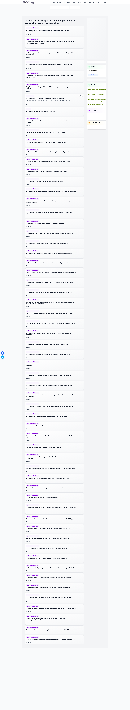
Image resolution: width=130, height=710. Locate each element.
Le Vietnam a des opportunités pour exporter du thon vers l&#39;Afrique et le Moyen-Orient (49, 76)
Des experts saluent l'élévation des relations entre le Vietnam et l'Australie (49, 313)
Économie (91, 2)
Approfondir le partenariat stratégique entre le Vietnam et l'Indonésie (47, 488)
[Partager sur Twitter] (2, 357)
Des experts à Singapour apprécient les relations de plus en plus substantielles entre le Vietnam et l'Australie (50, 302)
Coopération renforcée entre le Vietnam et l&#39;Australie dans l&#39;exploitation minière (45, 619)
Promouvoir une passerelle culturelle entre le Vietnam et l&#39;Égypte (47, 538)
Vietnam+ (29, 34)
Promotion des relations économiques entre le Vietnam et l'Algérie (46, 132)
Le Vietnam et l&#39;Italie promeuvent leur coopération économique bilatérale (50, 568)
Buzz (64, 2)
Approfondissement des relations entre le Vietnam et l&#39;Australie (47, 558)
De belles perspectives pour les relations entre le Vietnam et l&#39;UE (47, 548)
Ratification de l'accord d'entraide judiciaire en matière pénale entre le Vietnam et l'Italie (51, 436)
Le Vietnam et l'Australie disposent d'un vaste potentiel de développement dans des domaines (50, 395)
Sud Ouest (29, 114)
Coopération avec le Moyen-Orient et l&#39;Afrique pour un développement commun (49, 87)
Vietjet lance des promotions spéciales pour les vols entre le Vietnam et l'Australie (51, 272)
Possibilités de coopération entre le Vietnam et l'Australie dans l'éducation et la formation (50, 364)
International (31, 95)
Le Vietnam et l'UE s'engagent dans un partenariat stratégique (45, 98)
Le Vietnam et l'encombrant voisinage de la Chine (41, 111)
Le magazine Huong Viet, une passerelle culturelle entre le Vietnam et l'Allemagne (47, 457)
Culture (69, 2)
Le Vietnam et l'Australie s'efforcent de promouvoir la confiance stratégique (49, 253)
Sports (104, 2)
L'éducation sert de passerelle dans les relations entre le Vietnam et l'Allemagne (50, 468)
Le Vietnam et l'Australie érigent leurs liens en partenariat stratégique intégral (50, 282)
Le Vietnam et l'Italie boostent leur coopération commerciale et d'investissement (51, 191)
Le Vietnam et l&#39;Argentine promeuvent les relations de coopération (48, 587)
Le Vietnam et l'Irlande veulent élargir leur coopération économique (47, 243)
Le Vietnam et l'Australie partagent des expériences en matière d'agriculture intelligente (49, 213)
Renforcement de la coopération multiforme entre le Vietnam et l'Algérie (48, 161)
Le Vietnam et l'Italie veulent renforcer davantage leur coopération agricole (49, 385)
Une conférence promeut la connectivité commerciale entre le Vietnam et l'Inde (50, 323)
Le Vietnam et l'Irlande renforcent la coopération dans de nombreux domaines (50, 406)
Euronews (29, 104)
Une (29, 108)
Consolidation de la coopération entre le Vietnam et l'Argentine (45, 223)
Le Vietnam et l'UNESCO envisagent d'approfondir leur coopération (46, 416)
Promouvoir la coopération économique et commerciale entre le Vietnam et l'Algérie (49, 121)
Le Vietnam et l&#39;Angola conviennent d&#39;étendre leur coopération (48, 577)
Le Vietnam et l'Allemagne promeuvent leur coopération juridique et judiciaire (50, 152)
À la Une (53, 2)
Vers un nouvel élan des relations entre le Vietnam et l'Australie (45, 426)
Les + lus (59, 2)
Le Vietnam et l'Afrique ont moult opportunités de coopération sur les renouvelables (47, 31)
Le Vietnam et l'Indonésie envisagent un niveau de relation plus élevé (47, 478)
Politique (85, 2)
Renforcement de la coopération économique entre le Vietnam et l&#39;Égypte (50, 519)
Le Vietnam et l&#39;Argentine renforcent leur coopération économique (48, 528)
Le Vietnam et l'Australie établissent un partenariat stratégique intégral (48, 354)
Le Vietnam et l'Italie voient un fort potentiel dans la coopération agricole (48, 375)
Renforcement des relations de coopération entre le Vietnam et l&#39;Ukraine (50, 630)
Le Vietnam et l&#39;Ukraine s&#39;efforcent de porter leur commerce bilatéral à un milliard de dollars (51, 508)
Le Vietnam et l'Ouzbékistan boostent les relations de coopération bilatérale (49, 233)
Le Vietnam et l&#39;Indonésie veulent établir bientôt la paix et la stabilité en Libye (49, 598)
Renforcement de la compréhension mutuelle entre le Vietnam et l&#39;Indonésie (51, 608)
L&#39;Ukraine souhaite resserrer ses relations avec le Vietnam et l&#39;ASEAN (50, 639)
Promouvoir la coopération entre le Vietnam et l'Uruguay (43, 447)
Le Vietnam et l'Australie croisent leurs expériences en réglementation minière (50, 263)
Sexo (74, 2)
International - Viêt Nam (33, 27)
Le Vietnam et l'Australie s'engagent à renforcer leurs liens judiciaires (47, 344)
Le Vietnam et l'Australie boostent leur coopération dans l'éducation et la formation (48, 333)
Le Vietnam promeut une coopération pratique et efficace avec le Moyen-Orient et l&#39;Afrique (51, 53)
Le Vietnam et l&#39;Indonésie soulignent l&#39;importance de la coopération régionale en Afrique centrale (50, 42)
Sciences (79, 2)
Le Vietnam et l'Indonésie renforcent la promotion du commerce (45, 181)
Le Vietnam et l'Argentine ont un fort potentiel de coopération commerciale (49, 292)
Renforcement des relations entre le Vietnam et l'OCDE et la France (46, 142)
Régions (97, 2)
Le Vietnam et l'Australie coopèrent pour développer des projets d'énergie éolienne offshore (48, 201)
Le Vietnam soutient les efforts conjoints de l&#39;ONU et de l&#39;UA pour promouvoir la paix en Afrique (49, 65)
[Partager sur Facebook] (2, 353)
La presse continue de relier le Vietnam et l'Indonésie (42, 498)
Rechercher (75, 7)
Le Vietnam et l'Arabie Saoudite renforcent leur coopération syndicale (47, 171)
